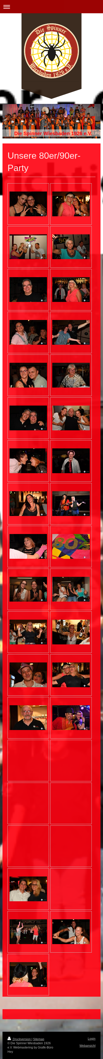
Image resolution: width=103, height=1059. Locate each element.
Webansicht (88, 1045)
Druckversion (22, 1039)
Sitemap (38, 1039)
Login (92, 1038)
